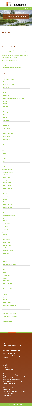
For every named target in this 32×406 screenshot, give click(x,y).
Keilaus (5, 131)
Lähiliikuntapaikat (7, 92)
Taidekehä (5, 226)
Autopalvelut (6, 258)
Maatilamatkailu (7, 245)
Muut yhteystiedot (8, 393)
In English (4, 153)
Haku (3, 150)
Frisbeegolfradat (7, 81)
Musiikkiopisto (6, 193)
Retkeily (5, 117)
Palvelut (3, 232)
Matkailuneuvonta (7, 166)
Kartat (4, 161)
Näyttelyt (5, 220)
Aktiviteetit (4, 77)
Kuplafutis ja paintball (8, 133)
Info (2, 156)
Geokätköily (6, 125)
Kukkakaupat (6, 267)
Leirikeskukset (6, 242)
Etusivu (12, 23)
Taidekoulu (6, 229)
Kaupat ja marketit (7, 283)
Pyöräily (5, 114)
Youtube (5, 366)
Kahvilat (5, 299)
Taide (4, 218)
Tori (4, 291)
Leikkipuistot (6, 87)
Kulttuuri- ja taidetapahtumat (9, 313)
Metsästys (5, 112)
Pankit (4, 272)
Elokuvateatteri (6, 177)
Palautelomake (7, 395)
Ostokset (5, 278)
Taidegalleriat (6, 223)
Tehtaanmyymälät (7, 289)
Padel (4, 142)
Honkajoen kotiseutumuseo (9, 180)
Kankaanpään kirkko (8, 204)
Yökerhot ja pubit (7, 308)
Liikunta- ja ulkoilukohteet (9, 79)
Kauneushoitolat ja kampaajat (10, 264)
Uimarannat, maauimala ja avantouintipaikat (13, 98)
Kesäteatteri (6, 191)
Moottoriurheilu (7, 139)
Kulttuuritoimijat (6, 174)
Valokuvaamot (6, 275)
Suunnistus (6, 120)
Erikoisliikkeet (6, 280)
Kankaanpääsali (7, 182)
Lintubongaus (6, 109)
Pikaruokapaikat (7, 302)
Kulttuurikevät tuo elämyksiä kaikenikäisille (12, 67)
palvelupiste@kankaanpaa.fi (14, 356)
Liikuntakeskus (6, 90)
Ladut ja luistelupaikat (8, 84)
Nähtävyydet (5, 199)
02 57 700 (9, 388)
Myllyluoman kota (7, 212)
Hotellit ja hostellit (7, 237)
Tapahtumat (4, 311)
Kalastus (5, 106)
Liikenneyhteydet (7, 164)
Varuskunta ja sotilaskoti (9, 215)
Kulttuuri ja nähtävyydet (7, 172)
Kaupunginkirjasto (7, 185)
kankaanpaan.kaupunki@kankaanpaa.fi (14, 392)
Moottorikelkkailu (7, 136)
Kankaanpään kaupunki (7, 169)
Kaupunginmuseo (7, 188)
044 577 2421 (10, 378)
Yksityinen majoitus (8, 250)
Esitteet (4, 158)
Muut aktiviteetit (6, 123)
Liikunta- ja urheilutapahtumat (10, 316)
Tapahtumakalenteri (7, 321)
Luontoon (5, 101)
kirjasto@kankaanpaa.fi (13, 380)
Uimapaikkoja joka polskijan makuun (10, 60)
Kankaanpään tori (7, 207)
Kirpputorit (5, 286)
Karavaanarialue (7, 239)
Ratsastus (5, 144)
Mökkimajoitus (6, 248)
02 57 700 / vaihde (11, 354)
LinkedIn (5, 368)
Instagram (6, 364)
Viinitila (5, 294)
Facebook (6, 362)
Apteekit (5, 256)
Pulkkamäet (6, 95)
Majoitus (5, 234)
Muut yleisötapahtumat (8, 319)
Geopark (5, 103)
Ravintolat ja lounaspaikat (9, 305)
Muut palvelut (6, 253)
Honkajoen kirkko (7, 201)
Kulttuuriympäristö (7, 210)
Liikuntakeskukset (7, 269)
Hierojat (5, 261)
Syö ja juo (5, 297)
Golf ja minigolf (6, 128)
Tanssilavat (6, 196)
